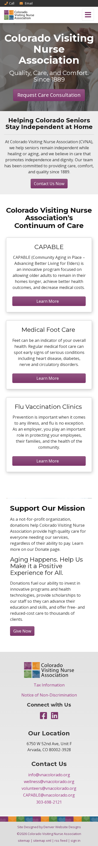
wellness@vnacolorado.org (49, 781)
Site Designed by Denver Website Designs (49, 827)
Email (28, 3)
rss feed (61, 840)
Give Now (22, 631)
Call (11, 3)
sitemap (24, 840)
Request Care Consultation (49, 95)
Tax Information (49, 685)
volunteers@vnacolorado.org (49, 788)
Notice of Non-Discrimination (49, 695)
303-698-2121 (49, 802)
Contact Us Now (49, 183)
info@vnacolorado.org (49, 775)
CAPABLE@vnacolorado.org (49, 795)
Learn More (49, 301)
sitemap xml (42, 840)
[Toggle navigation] (88, 15)
